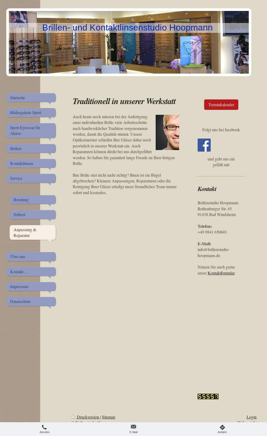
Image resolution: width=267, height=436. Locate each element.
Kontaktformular (221, 273)
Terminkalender (221, 104)
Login (252, 417)
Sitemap (108, 417)
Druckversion (88, 417)
